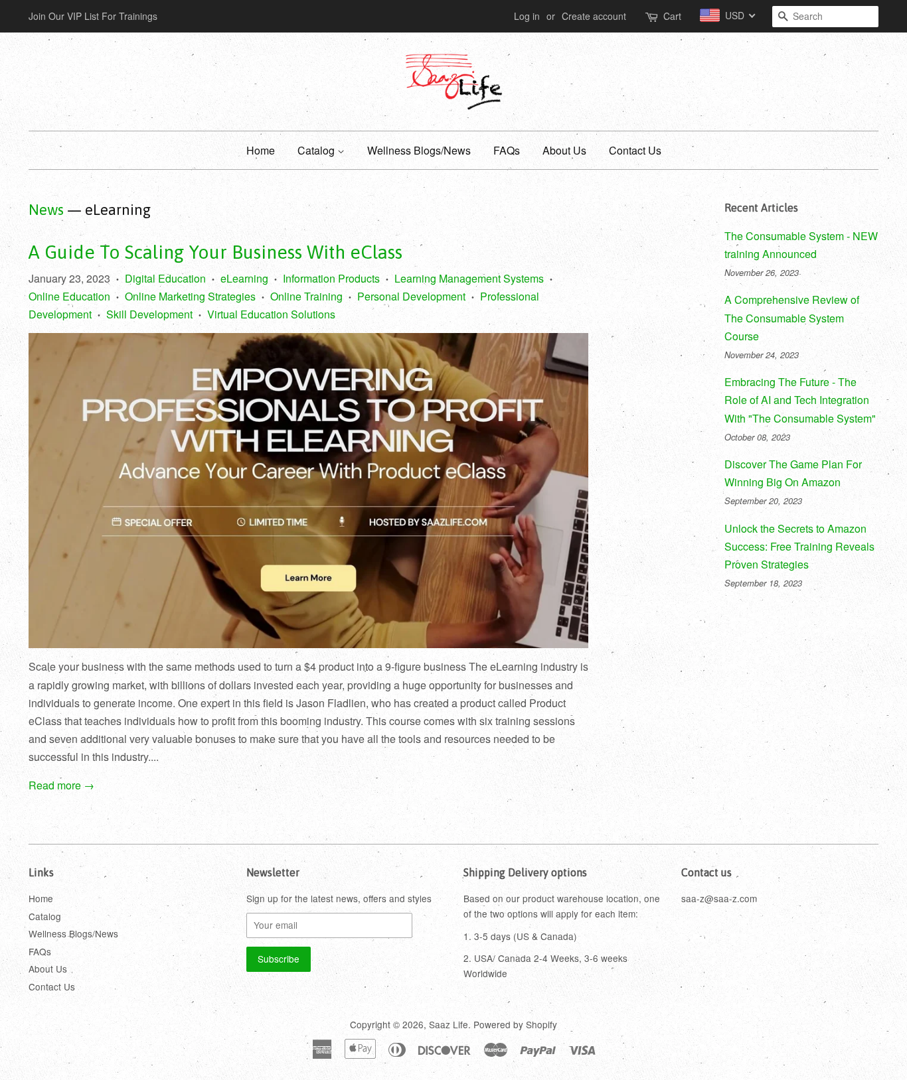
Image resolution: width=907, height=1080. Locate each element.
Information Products (331, 278)
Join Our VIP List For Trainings (93, 16)
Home (260, 150)
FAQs (506, 150)
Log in (527, 16)
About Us (564, 150)
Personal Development (411, 296)
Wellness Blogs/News (419, 150)
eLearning (244, 278)
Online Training (306, 296)
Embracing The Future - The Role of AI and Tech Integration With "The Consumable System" (800, 399)
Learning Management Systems (469, 278)
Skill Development (149, 314)
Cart (672, 16)
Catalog (317, 150)
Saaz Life (448, 1024)
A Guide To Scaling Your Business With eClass (215, 252)
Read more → (61, 785)
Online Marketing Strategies (190, 296)
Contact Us (635, 150)
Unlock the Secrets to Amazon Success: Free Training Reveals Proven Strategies (799, 546)
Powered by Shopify (515, 1024)
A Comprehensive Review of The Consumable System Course (791, 317)
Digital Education (165, 278)
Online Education (69, 296)
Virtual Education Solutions (271, 314)
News (46, 209)
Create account (594, 16)
